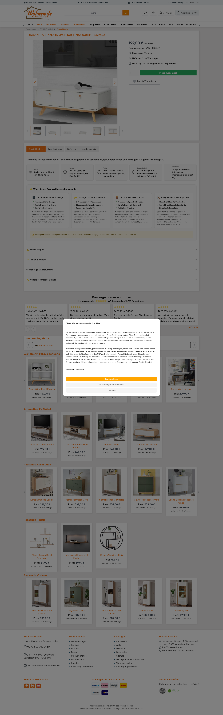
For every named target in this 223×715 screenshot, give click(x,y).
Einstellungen (111, 390)
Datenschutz (70, 370)
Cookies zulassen (111, 379)
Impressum (80, 370)
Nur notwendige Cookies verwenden (111, 385)
